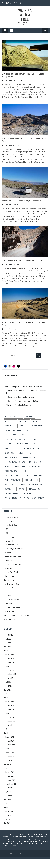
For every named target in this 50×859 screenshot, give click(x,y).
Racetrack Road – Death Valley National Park (21, 200)
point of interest (18, 484)
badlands (36, 421)
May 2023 (7, 764)
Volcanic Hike (9, 611)
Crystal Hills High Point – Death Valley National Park (23, 386)
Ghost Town (9, 453)
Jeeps (16, 466)
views (26, 498)
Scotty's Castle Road (11, 599)
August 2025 (8, 678)
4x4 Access (29, 417)
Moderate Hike (34, 466)
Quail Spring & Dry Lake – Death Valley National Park (23, 401)
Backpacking (24, 421)
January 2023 (9, 776)
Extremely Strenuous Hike (26, 444)
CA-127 (6, 529)
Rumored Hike (10, 489)
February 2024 (9, 737)
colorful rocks (11, 435)
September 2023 (10, 756)
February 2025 (9, 701)
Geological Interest (31, 448)
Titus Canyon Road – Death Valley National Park (23, 260)
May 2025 (7, 690)
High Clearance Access (30, 457)
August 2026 (8, 635)
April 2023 (8, 768)
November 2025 (10, 666)
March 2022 (8, 807)
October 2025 (9, 670)
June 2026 (8, 643)
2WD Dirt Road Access (13, 417)
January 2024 (9, 741)
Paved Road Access (31, 480)
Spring (21, 489)
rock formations (35, 484)
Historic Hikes (9, 568)
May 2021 (7, 823)
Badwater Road (10, 426)
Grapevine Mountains (25, 453)
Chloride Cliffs (9, 541)
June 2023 (8, 760)
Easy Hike (8, 444)
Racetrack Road (10, 588)
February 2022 (9, 811)
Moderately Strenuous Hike (15, 471)
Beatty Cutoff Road (11, 525)
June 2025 (8, 686)
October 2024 (9, 717)
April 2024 (8, 729)
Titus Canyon (9, 603)
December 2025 (10, 662)
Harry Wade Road (11, 457)
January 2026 (9, 658)
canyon (28, 430)
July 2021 (7, 819)
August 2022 (8, 788)
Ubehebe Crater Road (12, 607)
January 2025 (9, 705)
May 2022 (7, 799)
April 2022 (8, 803)
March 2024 (8, 733)
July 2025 (7, 682)
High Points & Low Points (13, 564)
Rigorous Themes (16, 854)
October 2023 (9, 752)
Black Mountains (36, 426)
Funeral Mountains (12, 448)
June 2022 (8, 795)
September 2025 (10, 674)
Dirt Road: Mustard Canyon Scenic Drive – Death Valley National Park (23, 75)
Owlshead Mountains (34, 475)
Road (6, 592)
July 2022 (7, 792)
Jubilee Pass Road (11, 572)
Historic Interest (35, 462)
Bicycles (23, 426)
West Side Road (38, 498)
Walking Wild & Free (25, 14)
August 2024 (8, 725)
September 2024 (10, 721)
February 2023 (9, 772)
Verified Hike (28, 493)
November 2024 (10, 713)
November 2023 (10, 748)
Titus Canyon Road (12, 493)
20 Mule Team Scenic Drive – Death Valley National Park (24, 323)
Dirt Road (33, 439)
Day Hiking (25, 435)
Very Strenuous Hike (13, 498)
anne (7, 80)
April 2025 (8, 693)
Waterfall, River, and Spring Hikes (16, 615)
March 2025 (8, 697)
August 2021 (8, 815)
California (17, 430)
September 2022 (10, 784)
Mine (24, 466)
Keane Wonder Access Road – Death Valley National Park (24, 139)
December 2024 (10, 709)
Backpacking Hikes (11, 517)
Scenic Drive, (9, 595)
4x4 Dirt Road (10, 421)
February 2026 (9, 654)
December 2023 (10, 744)
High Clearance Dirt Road (15, 462)
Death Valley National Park (15, 439)
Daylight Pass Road (11, 544)
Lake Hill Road (9, 576)
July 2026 (7, 639)
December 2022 (10, 780)
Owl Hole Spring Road (13, 475)
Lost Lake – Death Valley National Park (18, 405)
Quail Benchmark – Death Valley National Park (21, 397)
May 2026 (7, 646)
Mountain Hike (9, 580)
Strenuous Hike (34, 489)
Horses (8, 466)
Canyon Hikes (9, 537)
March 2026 (8, 650)
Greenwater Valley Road (13, 556)
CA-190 (7, 430)
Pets (6, 484)
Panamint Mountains (12, 480)
